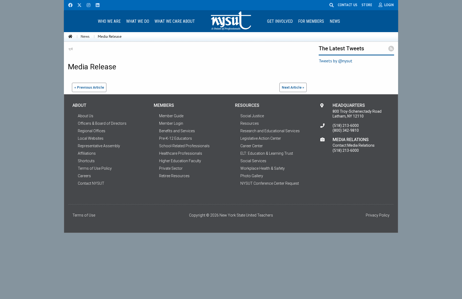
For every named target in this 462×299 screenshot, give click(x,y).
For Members (311, 21)
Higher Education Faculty (180, 161)
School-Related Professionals (184, 146)
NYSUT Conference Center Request (269, 183)
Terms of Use (83, 215)
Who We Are (109, 21)
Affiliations (87, 153)
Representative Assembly (99, 146)
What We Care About (175, 21)
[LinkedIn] (96, 4)
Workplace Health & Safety (262, 168)
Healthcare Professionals (180, 153)
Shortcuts (86, 161)
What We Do (137, 21)
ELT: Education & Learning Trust (266, 153)
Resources (249, 123)
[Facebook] (68, 4)
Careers (84, 176)
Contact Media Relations (354, 145)
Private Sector (171, 168)
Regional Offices (91, 131)
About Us (85, 116)
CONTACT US (347, 5)
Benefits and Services (177, 131)
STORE (366, 5)
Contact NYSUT (91, 183)
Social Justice (252, 116)
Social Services (253, 161)
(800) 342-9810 (346, 130)
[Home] (70, 36)
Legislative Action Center (260, 138)
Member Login (171, 123)
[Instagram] (86, 4)
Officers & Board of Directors (102, 123)
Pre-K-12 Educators (175, 138)
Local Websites (90, 138)
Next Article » (293, 87)
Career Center (251, 146)
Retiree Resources (174, 176)
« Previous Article (89, 87)
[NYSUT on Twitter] (77, 4)
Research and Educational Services (270, 131)
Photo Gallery (251, 176)
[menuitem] (109, 21)
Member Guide (171, 116)
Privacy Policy (378, 215)
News (335, 21)
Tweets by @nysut (335, 60)
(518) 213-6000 (346, 125)
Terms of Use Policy (95, 168)
